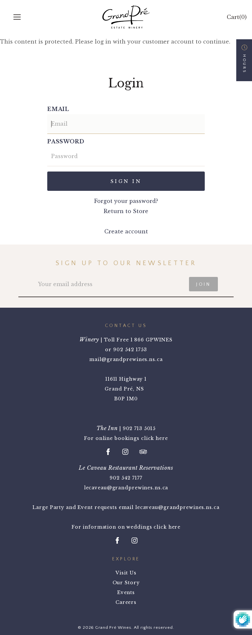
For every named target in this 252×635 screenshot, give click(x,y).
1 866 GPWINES (152, 340)
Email (58, 109)
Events (126, 592)
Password (65, 141)
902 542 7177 (126, 478)
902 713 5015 (139, 428)
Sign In (126, 181)
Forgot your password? (126, 201)
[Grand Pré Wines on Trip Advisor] (143, 451)
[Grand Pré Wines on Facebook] (108, 451)
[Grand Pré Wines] (126, 16)
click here (154, 438)
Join (203, 284)
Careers (126, 602)
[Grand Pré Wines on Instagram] (125, 451)
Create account (126, 231)
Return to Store (126, 211)
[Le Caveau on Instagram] (134, 540)
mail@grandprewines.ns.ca (125, 359)
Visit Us (126, 573)
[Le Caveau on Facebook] (117, 540)
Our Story (126, 583)
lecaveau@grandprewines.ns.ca (126, 488)
